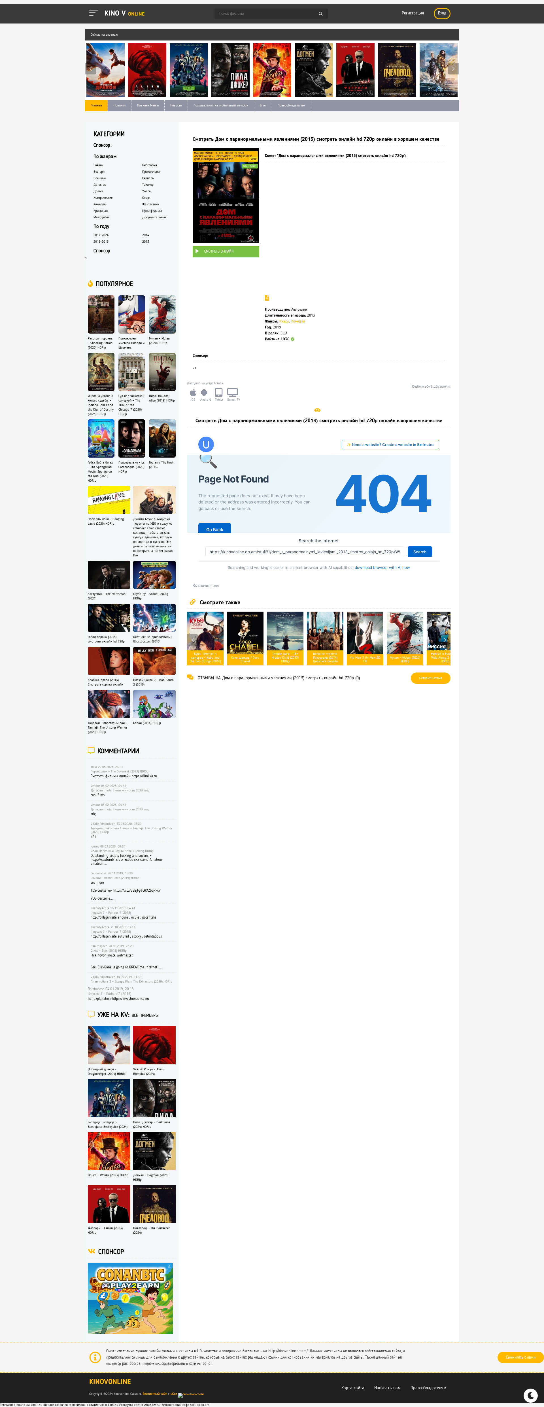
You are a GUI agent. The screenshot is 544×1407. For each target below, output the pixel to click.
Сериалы (148, 178)
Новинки (120, 105)
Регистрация (413, 13)
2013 (145, 242)
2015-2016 (101, 242)
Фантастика (150, 204)
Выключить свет (206, 586)
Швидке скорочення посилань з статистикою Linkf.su (80, 1405)
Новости (176, 105)
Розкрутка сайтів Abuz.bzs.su (139, 1405)
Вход (442, 13)
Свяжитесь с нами (521, 1357)
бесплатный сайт (155, 1394)
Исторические (103, 198)
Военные (100, 178)
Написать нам (387, 1388)
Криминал (101, 211)
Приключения (151, 172)
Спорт (146, 198)
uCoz (174, 1394)
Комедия (100, 204)
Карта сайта (352, 1388)
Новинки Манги (148, 105)
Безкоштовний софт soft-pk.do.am (185, 1405)
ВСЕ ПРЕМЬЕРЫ (145, 1016)
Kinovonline (110, 1382)
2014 (145, 235)
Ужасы (284, 321)
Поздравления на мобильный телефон (221, 105)
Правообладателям (291, 105)
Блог (263, 105)
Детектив (100, 185)
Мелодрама (102, 217)
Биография (149, 165)
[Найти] (320, 14)
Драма (98, 191)
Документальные (154, 217)
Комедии (298, 321)
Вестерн (99, 172)
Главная (96, 105)
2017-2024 (101, 235)
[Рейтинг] (292, 339)
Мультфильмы (152, 211)
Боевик (98, 165)
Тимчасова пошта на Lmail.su (21, 1405)
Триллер (148, 185)
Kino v (124, 13)
